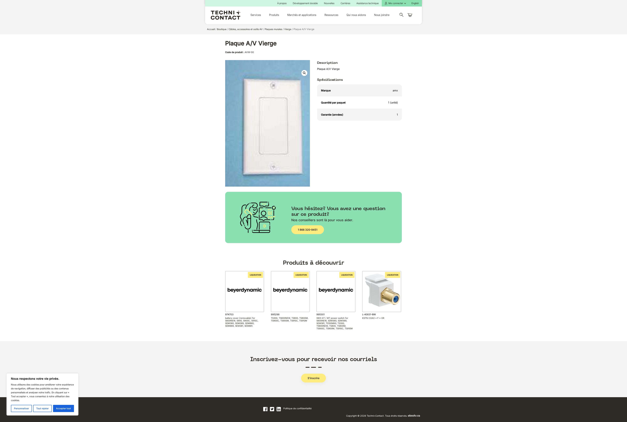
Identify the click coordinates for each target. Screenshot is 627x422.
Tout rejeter (42, 408)
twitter (272, 409)
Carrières (345, 3)
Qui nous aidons (356, 14)
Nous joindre (381, 14)
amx (395, 90)
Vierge (287, 29)
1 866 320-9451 (307, 229)
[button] (304, 73)
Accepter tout (63, 408)
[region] (42, 394)
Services (255, 14)
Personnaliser (21, 408)
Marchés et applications (301, 14)
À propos (282, 3)
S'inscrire (313, 378)
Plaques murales (273, 29)
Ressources (331, 14)
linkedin (279, 409)
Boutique (221, 29)
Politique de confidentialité (297, 408)
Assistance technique (367, 3)
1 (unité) (393, 102)
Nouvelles (329, 3)
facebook (265, 409)
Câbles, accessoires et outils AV (246, 29)
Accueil (211, 29)
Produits (274, 14)
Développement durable (305, 3)
